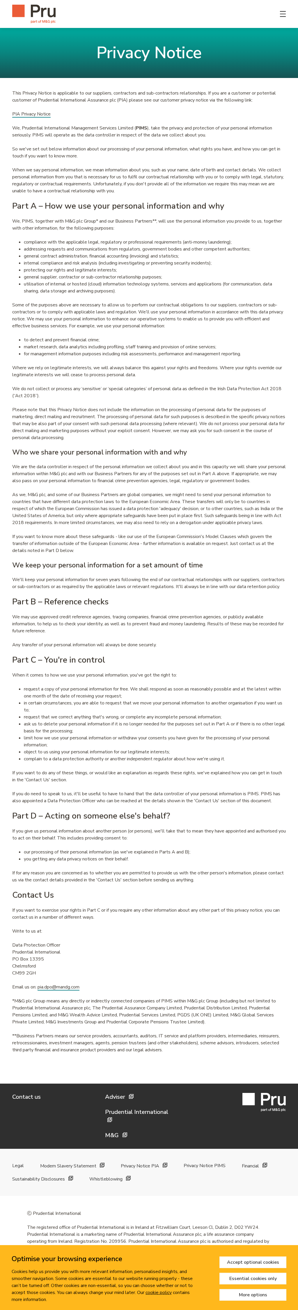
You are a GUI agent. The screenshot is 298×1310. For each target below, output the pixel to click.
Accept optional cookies (253, 1262)
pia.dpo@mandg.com (58, 987)
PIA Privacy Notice (31, 114)
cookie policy (159, 1292)
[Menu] (283, 14)
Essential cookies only (253, 1278)
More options (253, 1295)
